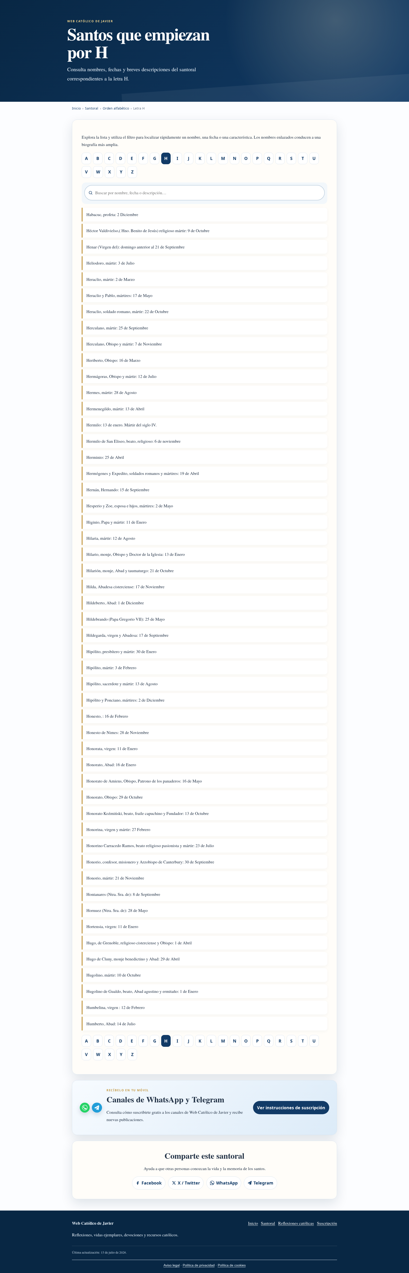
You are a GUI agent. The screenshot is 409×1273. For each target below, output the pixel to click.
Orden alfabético (116, 108)
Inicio (76, 108)
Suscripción (327, 1223)
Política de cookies (232, 1265)
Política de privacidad (199, 1265)
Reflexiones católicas (296, 1223)
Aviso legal (172, 1265)
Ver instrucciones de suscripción (291, 1107)
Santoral (91, 108)
